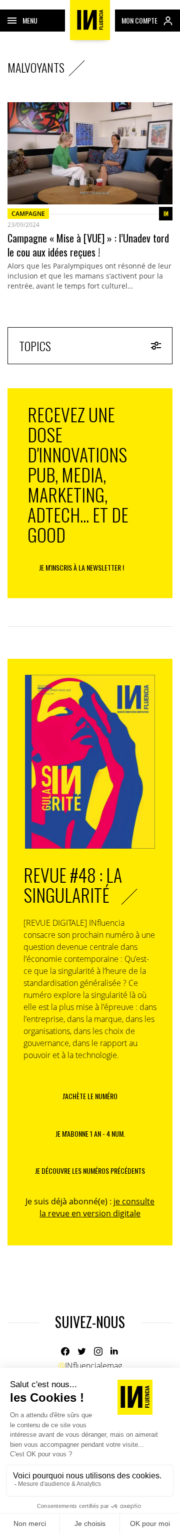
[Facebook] (65, 1351)
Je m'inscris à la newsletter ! (81, 567)
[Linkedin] (114, 1351)
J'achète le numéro (90, 1096)
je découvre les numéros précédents (90, 1170)
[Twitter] (82, 1351)
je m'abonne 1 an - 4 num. (90, 1133)
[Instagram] (98, 1351)
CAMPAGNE (28, 213)
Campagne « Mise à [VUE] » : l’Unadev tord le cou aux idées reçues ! (88, 245)
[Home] (90, 20)
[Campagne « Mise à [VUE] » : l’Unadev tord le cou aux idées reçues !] (90, 153)
